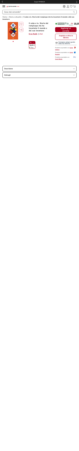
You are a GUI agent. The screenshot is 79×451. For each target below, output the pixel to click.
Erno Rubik (33, 34)
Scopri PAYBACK (39, 2)
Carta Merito (58, 59)
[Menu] (4, 6)
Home (4, 17)
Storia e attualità (15, 17)
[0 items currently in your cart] (74, 6)
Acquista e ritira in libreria (66, 37)
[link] (64, 6)
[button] (21, 30)
